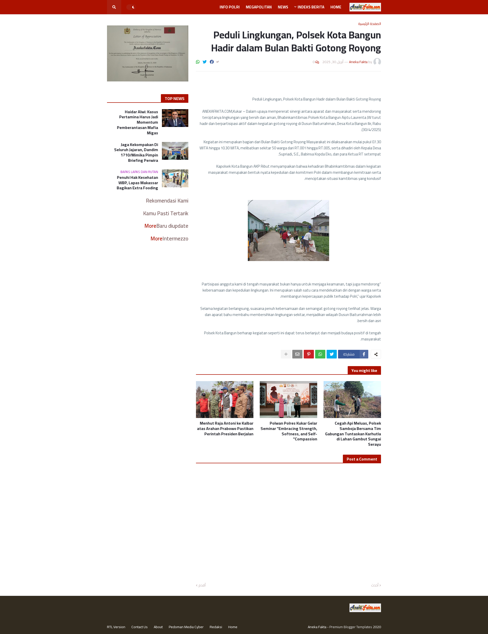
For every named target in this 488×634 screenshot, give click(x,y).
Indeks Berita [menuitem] (311, 7)
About (158, 627)
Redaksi (216, 627)
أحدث (374, 585)
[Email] (297, 354)
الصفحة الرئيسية (369, 23)
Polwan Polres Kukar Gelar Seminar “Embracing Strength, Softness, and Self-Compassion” (289, 431)
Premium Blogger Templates (350, 627)
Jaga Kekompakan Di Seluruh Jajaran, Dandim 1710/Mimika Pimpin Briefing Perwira (136, 152)
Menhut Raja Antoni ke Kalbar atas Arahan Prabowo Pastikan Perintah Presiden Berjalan (225, 428)
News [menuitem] (283, 7)
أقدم (202, 585)
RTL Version (116, 627)
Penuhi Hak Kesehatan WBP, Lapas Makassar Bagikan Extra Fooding (137, 183)
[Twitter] (205, 62)
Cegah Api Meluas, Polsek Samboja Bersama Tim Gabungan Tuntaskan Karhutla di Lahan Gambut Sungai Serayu (353, 434)
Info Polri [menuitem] (230, 7)
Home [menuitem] (335, 7)
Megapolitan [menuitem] (259, 7)
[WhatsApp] (198, 62)
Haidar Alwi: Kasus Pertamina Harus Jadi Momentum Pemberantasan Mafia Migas (137, 122)
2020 (377, 627)
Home (232, 627)
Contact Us (139, 627)
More (150, 226)
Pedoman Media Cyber (186, 627)
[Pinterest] (309, 354)
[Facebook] (212, 62)
